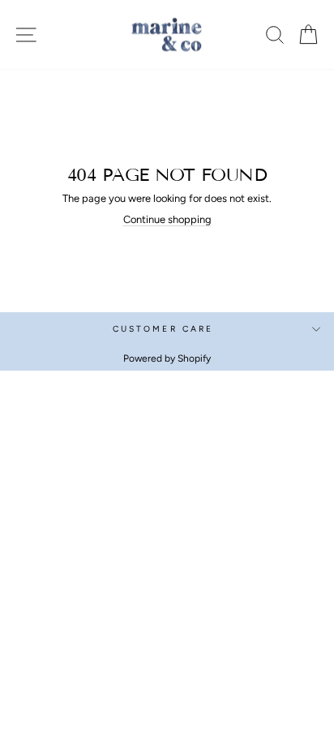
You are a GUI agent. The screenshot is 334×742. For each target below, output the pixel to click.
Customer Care (163, 329)
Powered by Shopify (167, 358)
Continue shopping (167, 219)
